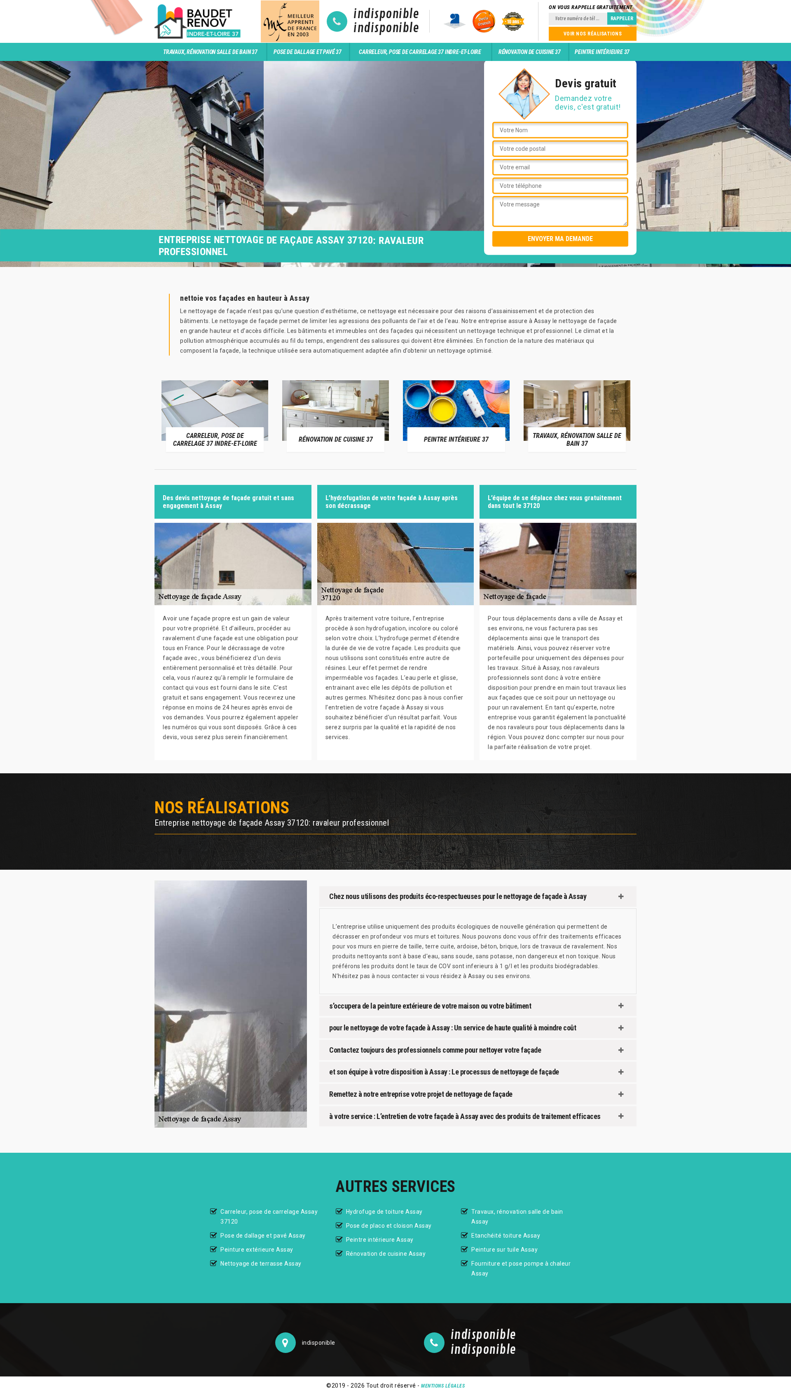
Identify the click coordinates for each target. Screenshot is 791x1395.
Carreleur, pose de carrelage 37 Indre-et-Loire (420, 52)
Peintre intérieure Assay (380, 1239)
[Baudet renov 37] (198, 21)
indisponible (386, 14)
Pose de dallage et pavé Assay (263, 1235)
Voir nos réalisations (593, 34)
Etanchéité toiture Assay (505, 1235)
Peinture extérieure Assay (256, 1249)
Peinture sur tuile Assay (504, 1249)
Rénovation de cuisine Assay (386, 1253)
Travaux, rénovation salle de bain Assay (517, 1216)
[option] (153, 415)
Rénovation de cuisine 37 (529, 52)
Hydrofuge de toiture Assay (384, 1211)
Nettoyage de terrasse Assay (261, 1263)
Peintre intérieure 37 (602, 52)
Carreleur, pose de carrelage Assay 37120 (269, 1216)
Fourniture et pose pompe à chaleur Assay (521, 1268)
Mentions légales (443, 1386)
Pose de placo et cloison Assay (389, 1225)
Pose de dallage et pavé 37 (308, 52)
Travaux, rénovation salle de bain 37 (210, 52)
